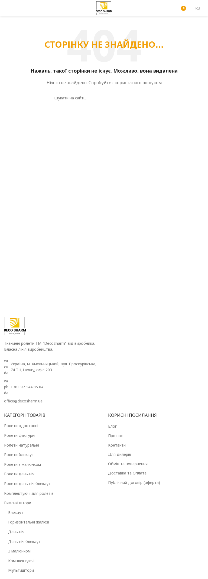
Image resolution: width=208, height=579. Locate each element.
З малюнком (19, 551)
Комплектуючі (21, 560)
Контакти (117, 445)
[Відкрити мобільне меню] (6, 8)
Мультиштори (21, 570)
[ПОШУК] (152, 98)
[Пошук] (168, 8)
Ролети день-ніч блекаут (27, 483)
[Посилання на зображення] (15, 325)
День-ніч (16, 531)
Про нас (115, 435)
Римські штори (17, 502)
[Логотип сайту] (104, 7)
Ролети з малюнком (22, 464)
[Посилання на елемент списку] (52, 387)
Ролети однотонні (21, 425)
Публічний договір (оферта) (134, 482)
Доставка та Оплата (127, 473)
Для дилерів (119, 454)
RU (197, 8)
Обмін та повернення (128, 463)
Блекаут (15, 512)
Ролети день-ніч (19, 473)
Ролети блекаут (19, 454)
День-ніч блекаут (24, 541)
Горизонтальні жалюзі (28, 522)
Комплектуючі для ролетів (29, 493)
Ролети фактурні (19, 435)
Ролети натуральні (21, 445)
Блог (112, 426)
